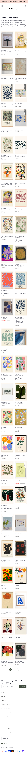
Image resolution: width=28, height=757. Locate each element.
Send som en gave (5, 704)
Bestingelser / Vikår (5, 716)
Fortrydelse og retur (6, 708)
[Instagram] (4, 744)
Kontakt (3, 696)
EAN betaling (4, 720)
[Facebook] (1, 744)
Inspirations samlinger (6, 732)
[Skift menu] (2, 6)
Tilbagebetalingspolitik (6, 728)
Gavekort (3, 700)
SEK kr (4, 738)
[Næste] (17, 670)
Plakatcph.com (13, 747)
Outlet (2, 692)
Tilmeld (23, 686)
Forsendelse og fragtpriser (7, 712)
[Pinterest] (6, 744)
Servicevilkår (4, 724)
